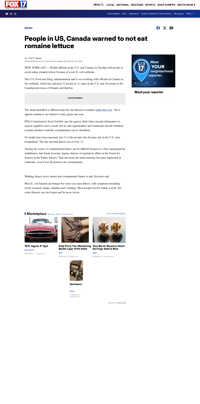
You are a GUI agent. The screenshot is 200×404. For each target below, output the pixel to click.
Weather (137, 4)
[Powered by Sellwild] (121, 303)
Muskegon (179, 13)
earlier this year (103, 110)
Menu (97, 5)
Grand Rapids (113, 13)
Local (110, 4)
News (29, 28)
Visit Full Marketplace (116, 214)
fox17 (16, 14)
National (123, 4)
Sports (150, 4)
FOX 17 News (35, 58)
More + (190, 13)
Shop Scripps (166, 4)
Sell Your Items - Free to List (60, 214)
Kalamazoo (134, 13)
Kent (124, 13)
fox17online (7, 14)
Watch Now (185, 4)
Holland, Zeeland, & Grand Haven (156, 13)
